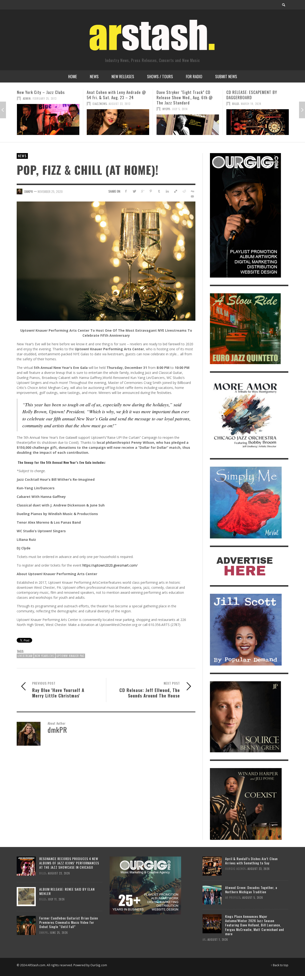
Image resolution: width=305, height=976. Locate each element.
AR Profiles (232, 897)
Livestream (25, 656)
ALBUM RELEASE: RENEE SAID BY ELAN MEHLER (67, 891)
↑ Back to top (279, 965)
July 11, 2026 (56, 899)
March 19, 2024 (181, 104)
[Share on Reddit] (184, 191)
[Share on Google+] (142, 191)
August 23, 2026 (59, 873)
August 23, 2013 (50, 104)
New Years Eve (44, 656)
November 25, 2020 (50, 191)
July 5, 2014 (110, 109)
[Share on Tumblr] (159, 191)
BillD (166, 104)
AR (204, 939)
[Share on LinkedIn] (167, 191)
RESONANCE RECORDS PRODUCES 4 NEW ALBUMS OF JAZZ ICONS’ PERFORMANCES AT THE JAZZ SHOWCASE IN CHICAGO (69, 863)
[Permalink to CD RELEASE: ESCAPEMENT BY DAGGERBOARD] (188, 122)
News (22, 155)
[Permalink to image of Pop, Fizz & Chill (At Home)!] (106, 260)
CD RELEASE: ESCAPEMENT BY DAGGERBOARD (182, 94)
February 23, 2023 (267, 98)
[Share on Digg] (192, 191)
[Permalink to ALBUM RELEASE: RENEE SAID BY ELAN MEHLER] (26, 896)
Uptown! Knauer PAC (70, 656)
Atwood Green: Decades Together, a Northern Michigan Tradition (251, 889)
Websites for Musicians (247, 92)
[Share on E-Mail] (192, 196)
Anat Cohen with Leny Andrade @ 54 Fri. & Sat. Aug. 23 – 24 (46, 94)
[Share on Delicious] (176, 191)
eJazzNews (30, 104)
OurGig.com (98, 965)
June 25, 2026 (59, 932)
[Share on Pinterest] (150, 191)
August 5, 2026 (252, 897)
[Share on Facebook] (126, 191)
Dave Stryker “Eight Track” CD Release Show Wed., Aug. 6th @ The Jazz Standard (115, 97)
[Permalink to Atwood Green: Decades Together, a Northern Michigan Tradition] (212, 894)
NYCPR (96, 109)
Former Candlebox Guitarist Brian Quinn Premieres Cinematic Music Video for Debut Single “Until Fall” (68, 922)
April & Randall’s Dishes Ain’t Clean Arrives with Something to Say (251, 860)
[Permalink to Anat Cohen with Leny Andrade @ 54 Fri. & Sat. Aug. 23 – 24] (48, 122)
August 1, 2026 (218, 939)
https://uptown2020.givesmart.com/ (109, 565)
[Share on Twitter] (134, 191)
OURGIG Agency (242, 98)
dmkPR (28, 191)
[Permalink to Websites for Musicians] (257, 119)
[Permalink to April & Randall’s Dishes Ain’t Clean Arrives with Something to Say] (212, 865)
